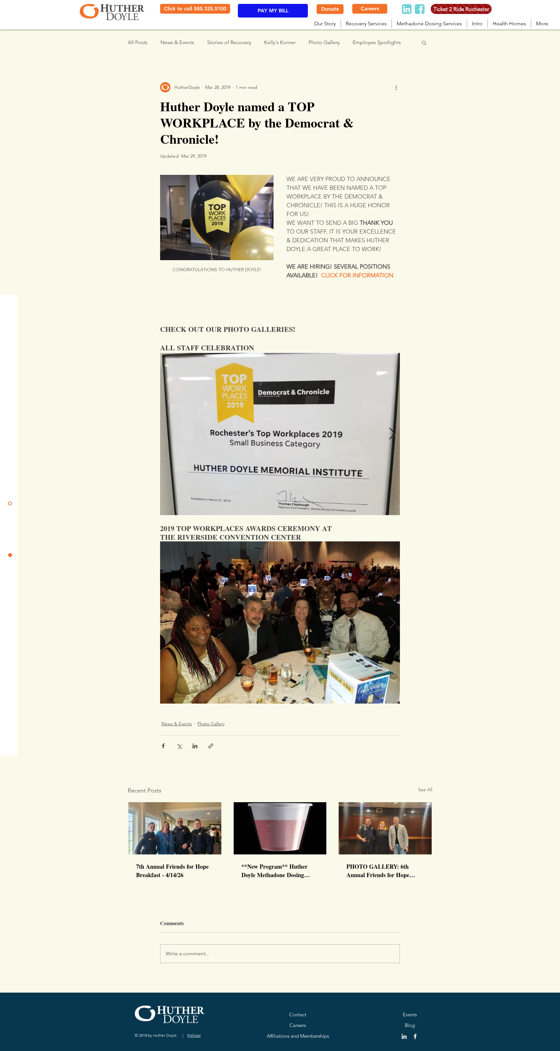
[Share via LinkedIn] (195, 746)
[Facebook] (420, 9)
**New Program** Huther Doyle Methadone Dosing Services (274, 870)
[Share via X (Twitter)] (179, 746)
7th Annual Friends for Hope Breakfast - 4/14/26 (172, 870)
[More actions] (396, 87)
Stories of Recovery (229, 42)
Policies (194, 1035)
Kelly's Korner (280, 42)
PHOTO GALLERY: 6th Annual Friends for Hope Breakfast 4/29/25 (377, 870)
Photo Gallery (324, 42)
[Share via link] (211, 746)
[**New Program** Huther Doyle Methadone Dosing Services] (280, 828)
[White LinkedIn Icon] (404, 1036)
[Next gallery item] (392, 434)
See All (425, 789)
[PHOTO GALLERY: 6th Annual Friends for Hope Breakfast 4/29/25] (385, 828)
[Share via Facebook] (163, 746)
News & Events (177, 42)
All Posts (137, 42)
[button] (424, 42)
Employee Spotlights (377, 42)
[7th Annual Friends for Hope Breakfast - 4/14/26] (174, 828)
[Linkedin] (407, 9)
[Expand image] (280, 434)
